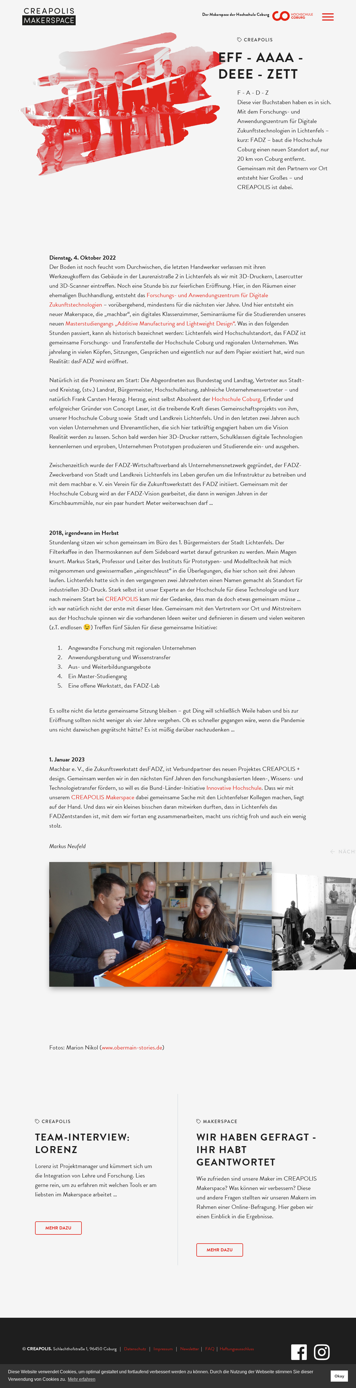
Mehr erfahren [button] (81, 1379)
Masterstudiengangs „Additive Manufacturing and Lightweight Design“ (149, 323)
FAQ (211, 1349)
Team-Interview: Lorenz (82, 1143)
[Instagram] (322, 1353)
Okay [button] (339, 1376)
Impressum (163, 1349)
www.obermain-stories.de (132, 1047)
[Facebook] (299, 1353)
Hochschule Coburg (235, 399)
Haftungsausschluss (237, 1349)
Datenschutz (135, 1349)
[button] (332, 852)
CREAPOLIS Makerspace (102, 797)
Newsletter (190, 1349)
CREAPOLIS (121, 598)
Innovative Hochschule (233, 787)
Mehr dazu (58, 1228)
